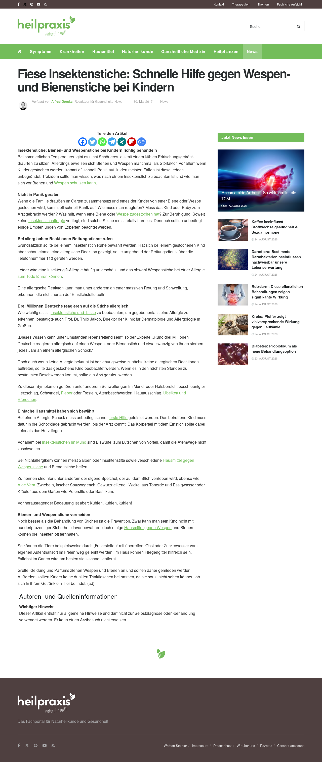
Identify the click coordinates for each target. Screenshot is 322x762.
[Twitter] (92, 141)
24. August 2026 (265, 239)
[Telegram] (112, 141)
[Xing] (121, 141)
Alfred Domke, (62, 101)
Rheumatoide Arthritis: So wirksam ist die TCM (258, 195)
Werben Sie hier (175, 745)
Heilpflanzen (226, 51)
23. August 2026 (265, 358)
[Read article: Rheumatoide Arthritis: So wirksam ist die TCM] (261, 180)
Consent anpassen (290, 745)
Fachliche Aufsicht (289, 4)
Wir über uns (246, 745)
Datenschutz (222, 745)
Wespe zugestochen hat (137, 214)
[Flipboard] (131, 141)
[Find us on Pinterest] (31, 4)
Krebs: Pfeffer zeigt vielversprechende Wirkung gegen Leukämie (276, 322)
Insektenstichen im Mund (64, 442)
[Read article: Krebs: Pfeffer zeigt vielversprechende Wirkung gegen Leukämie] (233, 324)
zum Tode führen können (40, 276)
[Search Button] (299, 26)
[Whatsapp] (102, 141)
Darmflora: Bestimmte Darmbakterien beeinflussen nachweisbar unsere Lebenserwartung (276, 259)
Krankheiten (72, 51)
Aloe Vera (26, 485)
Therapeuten (241, 4)
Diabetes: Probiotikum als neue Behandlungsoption (274, 348)
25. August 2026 (235, 206)
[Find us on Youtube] (38, 4)
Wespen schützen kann (75, 183)
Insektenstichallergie (46, 220)
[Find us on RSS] (45, 4)
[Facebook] (82, 141)
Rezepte (266, 745)
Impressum (200, 745)
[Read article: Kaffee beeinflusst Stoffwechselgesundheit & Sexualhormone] (233, 230)
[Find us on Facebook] (19, 4)
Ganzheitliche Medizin (183, 51)
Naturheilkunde (137, 51)
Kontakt (219, 4)
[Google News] (141, 141)
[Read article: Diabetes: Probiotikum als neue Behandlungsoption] (233, 354)
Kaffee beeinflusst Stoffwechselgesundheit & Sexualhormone (275, 227)
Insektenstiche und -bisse (73, 312)
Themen (263, 4)
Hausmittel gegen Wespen (148, 527)
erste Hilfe (118, 417)
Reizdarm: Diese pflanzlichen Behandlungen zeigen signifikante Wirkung (277, 292)
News (252, 51)
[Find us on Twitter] (25, 4)
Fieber (66, 393)
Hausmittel (103, 51)
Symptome (41, 51)
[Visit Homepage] (46, 26)
